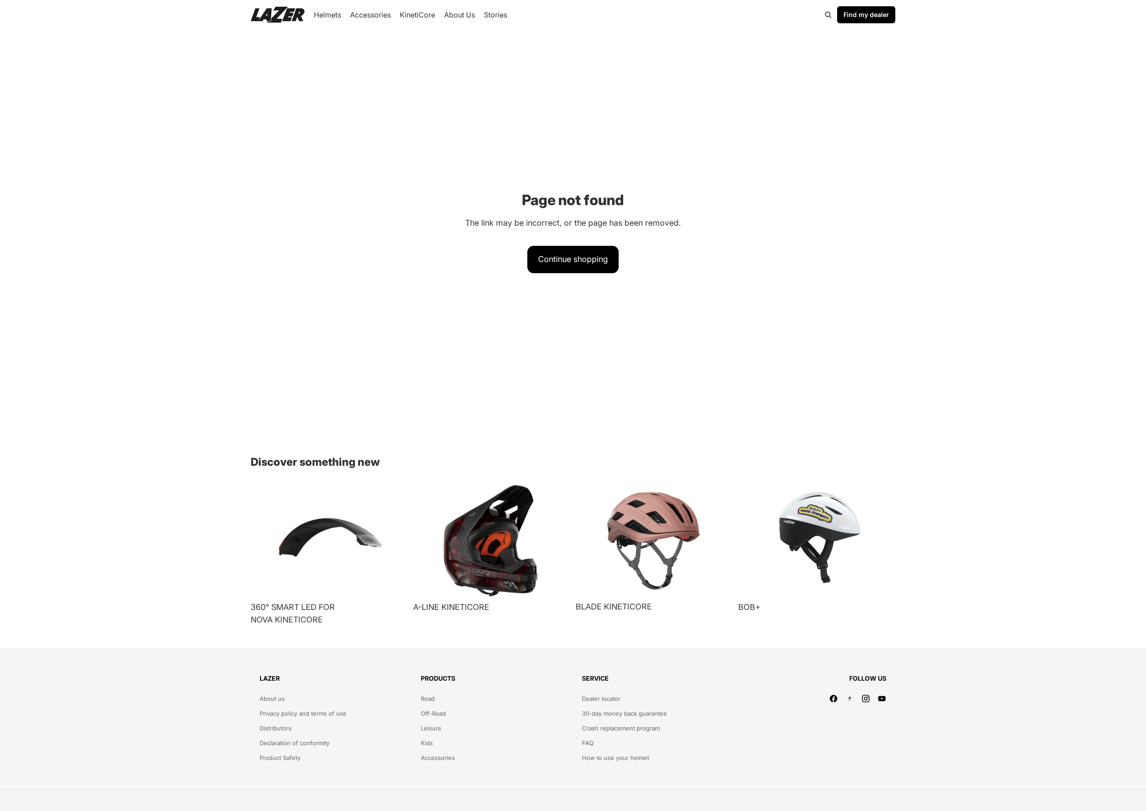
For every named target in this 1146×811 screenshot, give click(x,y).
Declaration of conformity (294, 743)
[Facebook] (833, 698)
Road (428, 698)
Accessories (438, 757)
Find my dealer (866, 14)
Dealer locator (601, 698)
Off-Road (433, 713)
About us (272, 698)
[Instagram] (865, 698)
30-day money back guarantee (624, 713)
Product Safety (280, 757)
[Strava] (849, 698)
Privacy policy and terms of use (303, 713)
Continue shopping (573, 259)
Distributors (275, 728)
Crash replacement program (621, 728)
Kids (427, 743)
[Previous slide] (264, 540)
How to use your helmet (615, 757)
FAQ (588, 743)
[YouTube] (881, 698)
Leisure (431, 728)
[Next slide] (394, 540)
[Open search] (828, 15)
